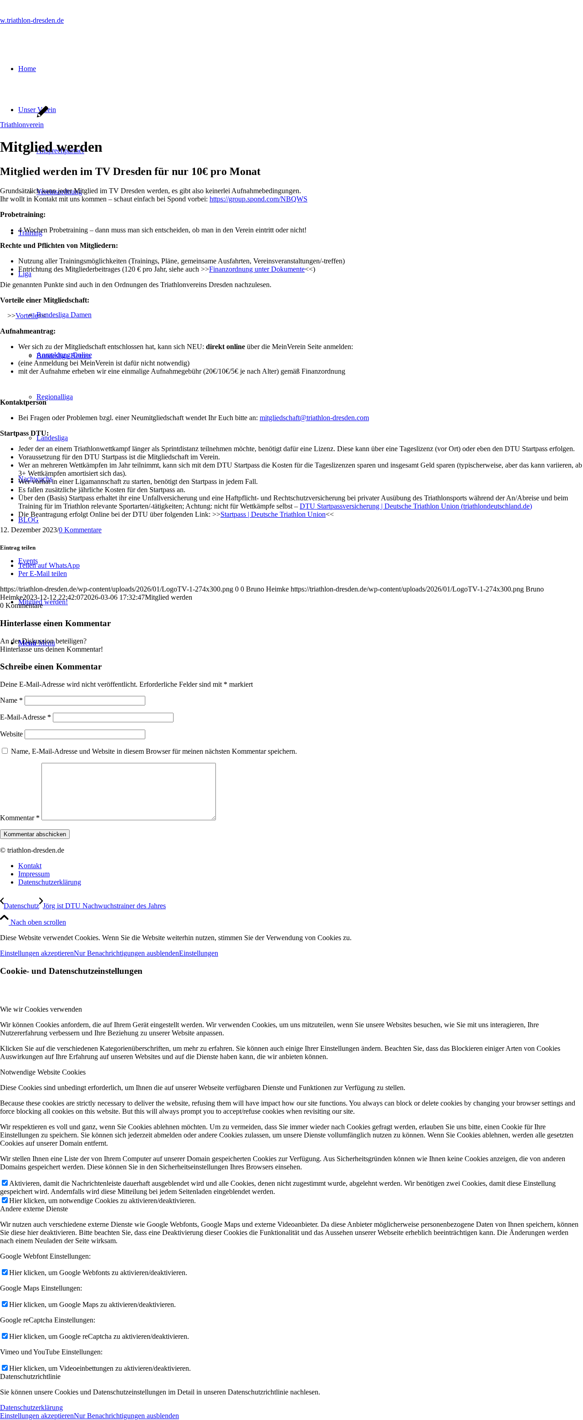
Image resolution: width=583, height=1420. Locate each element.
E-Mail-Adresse (25, 717)
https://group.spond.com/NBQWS (258, 199)
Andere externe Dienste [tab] (34, 1209)
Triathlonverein (22, 125)
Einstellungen (198, 953)
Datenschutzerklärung (31, 1407)
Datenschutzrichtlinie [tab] (30, 1376)
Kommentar (20, 818)
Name (11, 700)
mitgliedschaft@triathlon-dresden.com (314, 418)
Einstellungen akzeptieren (37, 953)
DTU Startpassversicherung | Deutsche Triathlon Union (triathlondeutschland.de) (416, 506)
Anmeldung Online (64, 355)
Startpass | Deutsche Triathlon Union (273, 514)
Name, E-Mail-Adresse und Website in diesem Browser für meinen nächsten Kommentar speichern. (154, 751)
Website (11, 734)
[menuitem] (300, 866)
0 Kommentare (80, 530)
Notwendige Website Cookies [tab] (43, 1072)
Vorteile (26, 315)
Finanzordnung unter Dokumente (257, 269)
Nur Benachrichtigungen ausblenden (126, 953)
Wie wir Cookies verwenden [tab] (41, 1009)
